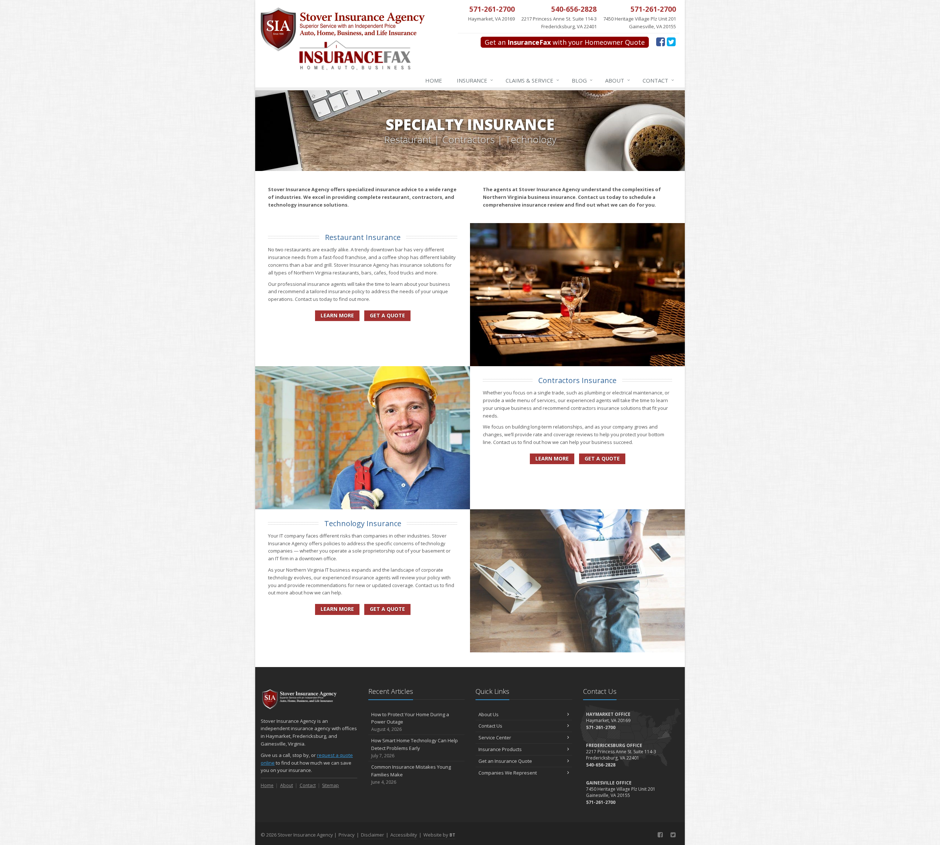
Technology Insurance (362, 523)
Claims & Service (532, 80)
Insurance (475, 80)
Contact (658, 80)
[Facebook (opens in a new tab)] (660, 41)
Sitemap (330, 785)
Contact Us (490, 725)
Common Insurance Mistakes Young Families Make (411, 774)
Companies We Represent (507, 772)
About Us (488, 714)
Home (433, 80)
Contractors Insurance (577, 380)
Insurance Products (500, 749)
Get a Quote (387, 315)
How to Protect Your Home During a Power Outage (410, 722)
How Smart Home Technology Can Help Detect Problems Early (414, 748)
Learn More (337, 315)
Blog (582, 80)
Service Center (494, 737)
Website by (439, 834)
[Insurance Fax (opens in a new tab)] (369, 59)
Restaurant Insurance (363, 237)
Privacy (347, 834)
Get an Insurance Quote (505, 761)
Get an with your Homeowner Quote (565, 42)
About (617, 80)
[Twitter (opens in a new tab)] (671, 41)
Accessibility (403, 834)
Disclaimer (372, 834)
